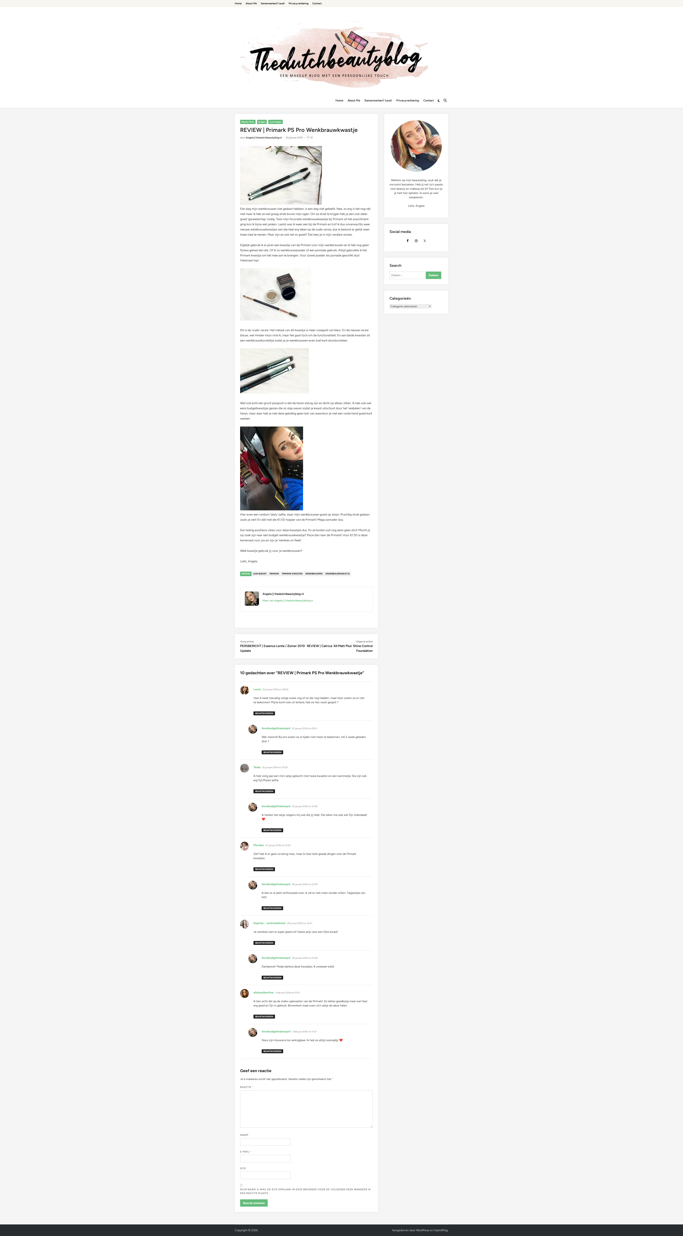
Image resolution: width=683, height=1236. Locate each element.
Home (339, 100)
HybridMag (441, 1230)
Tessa (257, 767)
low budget (260, 573)
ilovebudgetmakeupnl (276, 728)
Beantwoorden (264, 713)
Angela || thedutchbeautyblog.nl (264, 137)
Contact (428, 100)
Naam (245, 1135)
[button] (675, 5)
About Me (354, 100)
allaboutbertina (263, 992)
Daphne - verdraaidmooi (269, 923)
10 (311, 137)
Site (243, 1168)
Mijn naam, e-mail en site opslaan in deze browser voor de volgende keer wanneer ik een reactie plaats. (305, 1191)
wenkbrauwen (313, 573)
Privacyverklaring (407, 100)
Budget (261, 122)
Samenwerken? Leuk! (378, 100)
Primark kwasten (292, 573)
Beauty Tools (248, 122)
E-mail (246, 1151)
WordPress (422, 1230)
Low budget (275, 122)
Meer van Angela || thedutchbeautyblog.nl (288, 600)
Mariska (258, 845)
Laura (257, 689)
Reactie (247, 1087)
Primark (274, 573)
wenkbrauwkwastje (337, 573)
